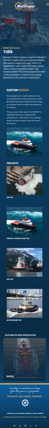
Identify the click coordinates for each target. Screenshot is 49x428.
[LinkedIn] (25, 426)
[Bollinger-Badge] (24, 6)
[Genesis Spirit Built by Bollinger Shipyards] (24, 184)
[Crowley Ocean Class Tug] (24, 225)
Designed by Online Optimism (12, 417)
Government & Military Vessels (23, 376)
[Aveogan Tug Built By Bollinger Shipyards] (24, 266)
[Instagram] (20, 426)
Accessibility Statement (39, 417)
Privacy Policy (26, 417)
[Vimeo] (36, 426)
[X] (30, 426)
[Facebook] (14, 426)
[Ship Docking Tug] (24, 307)
